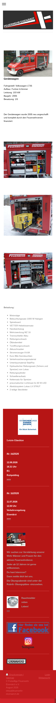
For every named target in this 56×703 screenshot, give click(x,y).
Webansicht (44, 677)
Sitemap (10, 677)
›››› (8, 610)
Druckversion (16, 674)
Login (47, 674)
